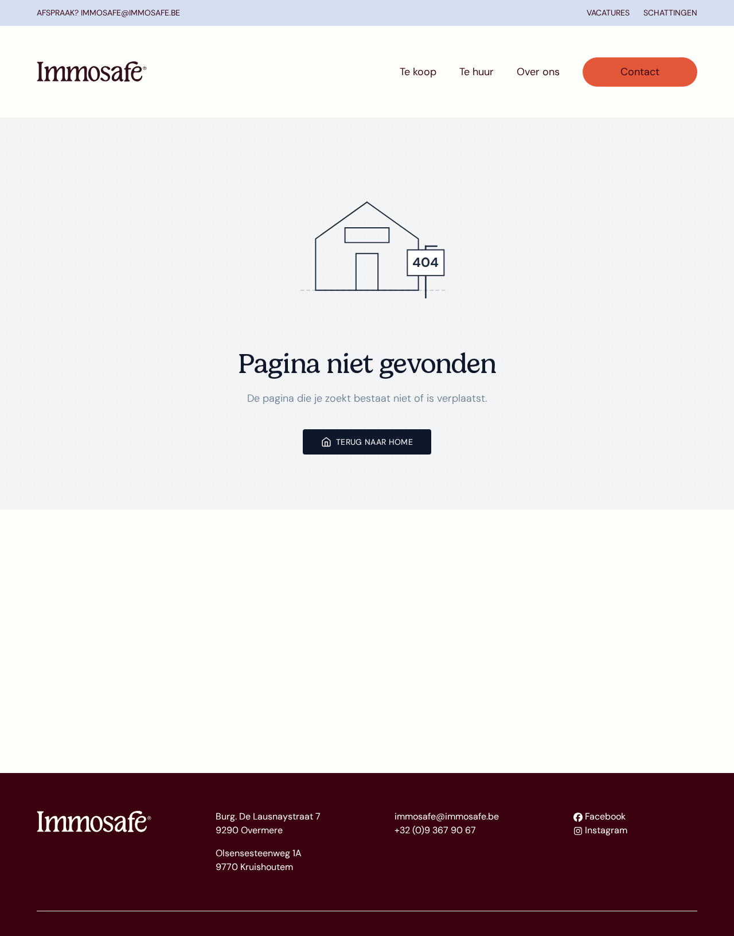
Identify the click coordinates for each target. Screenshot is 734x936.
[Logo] (92, 71)
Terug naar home (374, 442)
